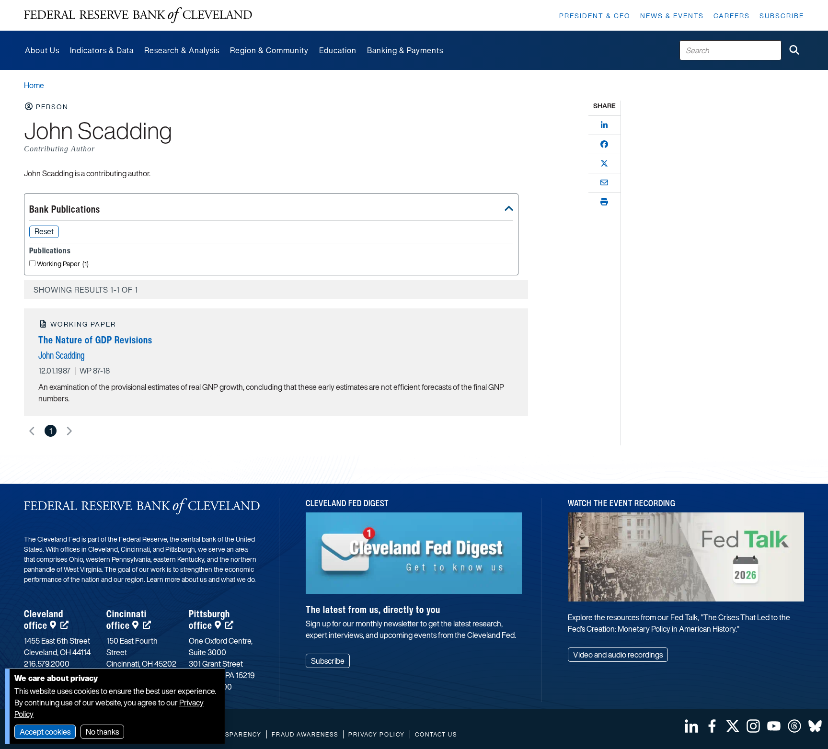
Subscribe (781, 16)
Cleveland (43, 619)
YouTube (774, 726)
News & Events (672, 16)
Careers (731, 16)
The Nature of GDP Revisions (95, 340)
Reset (44, 231)
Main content (46, 5)
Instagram (753, 726)
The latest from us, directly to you (373, 609)
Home (34, 85)
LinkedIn (691, 726)
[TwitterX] (604, 163)
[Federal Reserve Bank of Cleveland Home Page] (138, 15)
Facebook (712, 726)
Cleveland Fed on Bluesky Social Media (815, 726)
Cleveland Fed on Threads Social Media (794, 726)
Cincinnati (126, 619)
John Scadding (61, 355)
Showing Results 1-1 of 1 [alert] (86, 289)
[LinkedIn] (604, 125)
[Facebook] (604, 144)
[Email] (604, 182)
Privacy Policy (376, 734)
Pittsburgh (209, 619)
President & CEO (595, 16)
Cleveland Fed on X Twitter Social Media (732, 726)
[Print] (604, 201)
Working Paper (63, 264)
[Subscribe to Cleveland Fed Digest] (414, 556)
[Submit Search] (794, 50)
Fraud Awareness (305, 734)
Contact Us (436, 734)
